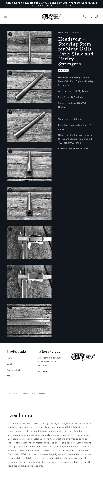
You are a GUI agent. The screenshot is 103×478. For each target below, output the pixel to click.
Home (9, 358)
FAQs (9, 376)
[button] (6, 16)
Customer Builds (14, 370)
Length (10, 364)
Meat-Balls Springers (21, 393)
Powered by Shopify (37, 393)
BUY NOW (63, 70)
